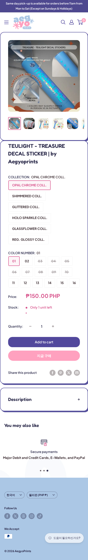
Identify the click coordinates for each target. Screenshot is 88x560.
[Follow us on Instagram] (32, 516)
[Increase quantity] (52, 326)
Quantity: (15, 326)
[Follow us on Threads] (23, 516)
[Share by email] (77, 372)
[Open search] (63, 22)
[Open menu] (6, 22)
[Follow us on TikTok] (40, 516)
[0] (80, 22)
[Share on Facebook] (53, 372)
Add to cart (44, 342)
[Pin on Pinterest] (61, 372)
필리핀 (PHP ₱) (38, 495)
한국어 (11, 495)
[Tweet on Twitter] (69, 372)
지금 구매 (44, 355)
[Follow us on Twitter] (15, 516)
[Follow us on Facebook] (7, 516)
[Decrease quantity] (30, 326)
